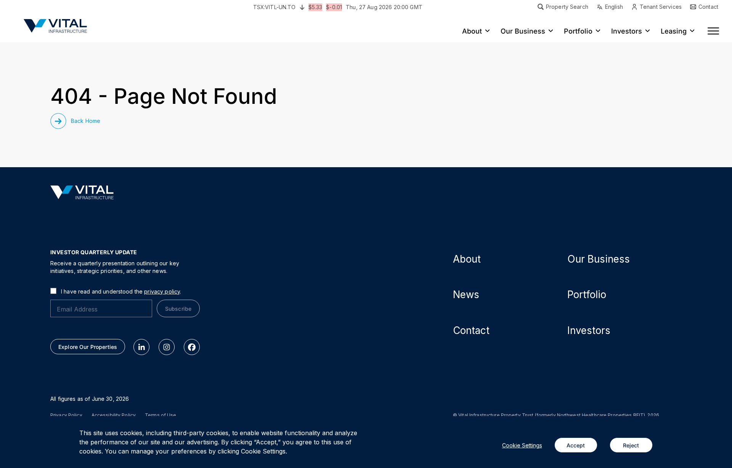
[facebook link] (192, 347)
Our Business (598, 259)
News (466, 294)
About (467, 259)
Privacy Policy (66, 415)
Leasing (674, 31)
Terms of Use (160, 415)
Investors (588, 330)
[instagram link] (167, 347)
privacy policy (162, 291)
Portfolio (586, 294)
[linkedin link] (141, 347)
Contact (471, 330)
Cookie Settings (522, 445)
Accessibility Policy (114, 415)
